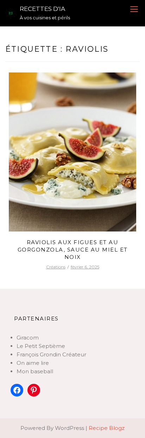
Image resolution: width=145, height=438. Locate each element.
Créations (55, 266)
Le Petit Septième (41, 346)
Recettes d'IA (42, 8)
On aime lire (33, 363)
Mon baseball (35, 371)
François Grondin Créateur (51, 354)
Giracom (28, 337)
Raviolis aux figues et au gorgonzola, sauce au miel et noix (73, 249)
